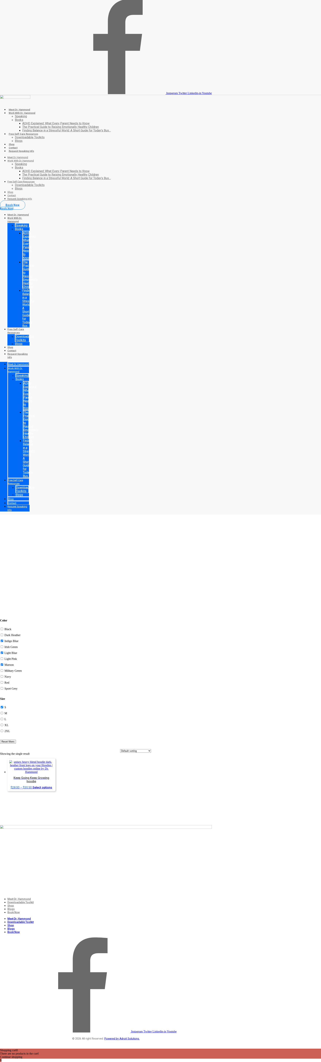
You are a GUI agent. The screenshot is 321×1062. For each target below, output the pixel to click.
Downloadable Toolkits (30, 137)
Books (19, 120)
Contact (13, 147)
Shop (11, 144)
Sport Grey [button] (10, 688)
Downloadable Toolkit (20, 902)
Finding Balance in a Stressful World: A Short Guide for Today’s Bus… (66, 130)
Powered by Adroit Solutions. (122, 1038)
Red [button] (6, 682)
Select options (42, 787)
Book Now (13, 912)
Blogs (18, 141)
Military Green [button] (13, 670)
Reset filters (7, 741)
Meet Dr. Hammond (19, 109)
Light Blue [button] (10, 652)
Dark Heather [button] (12, 635)
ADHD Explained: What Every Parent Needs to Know (56, 123)
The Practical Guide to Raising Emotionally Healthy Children (60, 127)
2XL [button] (7, 731)
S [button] (5, 707)
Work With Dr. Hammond (22, 113)
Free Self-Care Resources (23, 134)
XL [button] (6, 725)
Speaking (21, 116)
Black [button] (7, 629)
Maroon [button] (9, 664)
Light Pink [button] (10, 658)
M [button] (5, 713)
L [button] (5, 719)
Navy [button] (7, 676)
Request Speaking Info (21, 151)
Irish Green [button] (11, 647)
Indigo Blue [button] (11, 641)
